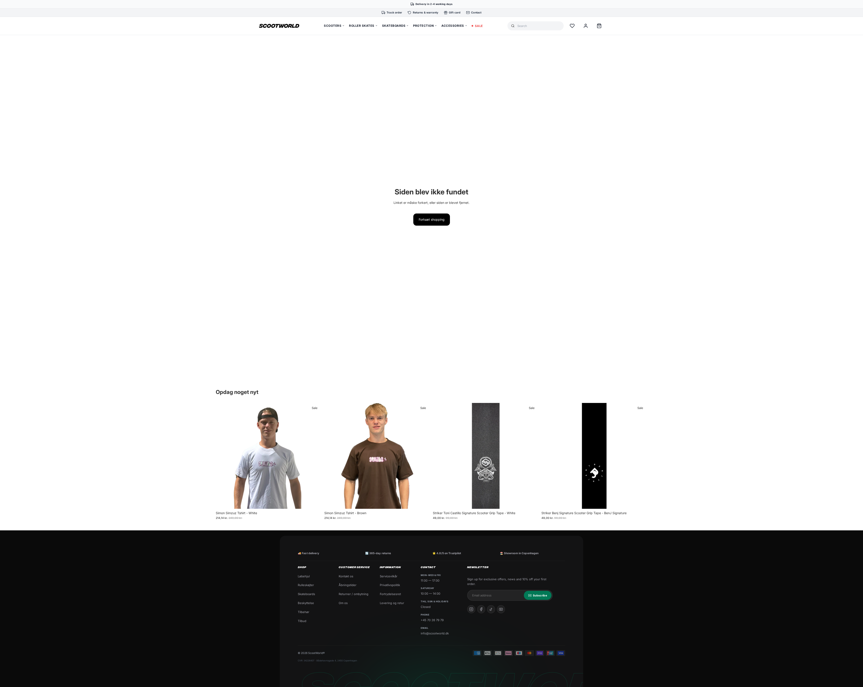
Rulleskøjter (306, 585)
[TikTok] (491, 609)
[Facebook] (481, 609)
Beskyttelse (306, 603)
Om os (343, 603)
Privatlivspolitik (390, 585)
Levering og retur (392, 603)
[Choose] (315, 502)
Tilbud (302, 621)
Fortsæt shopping (432, 219)
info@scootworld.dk (435, 633)
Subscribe (540, 595)
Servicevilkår (388, 576)
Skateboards (306, 594)
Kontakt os (346, 576)
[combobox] (538, 26)
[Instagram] (471, 609)
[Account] (586, 26)
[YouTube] (501, 609)
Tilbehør (303, 612)
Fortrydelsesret (390, 594)
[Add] (532, 502)
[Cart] (599, 26)
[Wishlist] (572, 26)
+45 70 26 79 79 (432, 620)
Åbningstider (347, 585)
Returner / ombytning (353, 594)
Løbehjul (304, 576)
